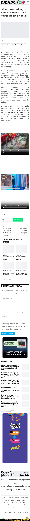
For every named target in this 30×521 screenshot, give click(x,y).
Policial (22, 497)
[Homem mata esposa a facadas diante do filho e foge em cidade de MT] (25, 374)
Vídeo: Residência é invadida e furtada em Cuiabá (23, 230)
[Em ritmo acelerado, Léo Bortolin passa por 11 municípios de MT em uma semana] (25, 367)
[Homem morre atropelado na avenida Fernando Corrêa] (25, 397)
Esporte (5, 505)
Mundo (10, 505)
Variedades (24, 505)
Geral (26, 497)
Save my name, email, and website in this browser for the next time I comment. (13, 326)
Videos (15, 507)
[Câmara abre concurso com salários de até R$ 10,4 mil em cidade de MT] (25, 382)
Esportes (7, 502)
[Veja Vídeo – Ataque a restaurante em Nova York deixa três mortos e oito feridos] (21, 265)
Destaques (22, 502)
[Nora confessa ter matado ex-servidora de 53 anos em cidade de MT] (25, 389)
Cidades (17, 500)
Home (4, 497)
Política (17, 497)
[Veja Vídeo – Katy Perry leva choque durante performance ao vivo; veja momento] (8, 265)
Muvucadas (10, 497)
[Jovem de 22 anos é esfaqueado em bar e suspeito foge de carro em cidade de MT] (25, 404)
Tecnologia (17, 505)
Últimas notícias (9, 500)
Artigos (23, 500)
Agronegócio (14, 502)
